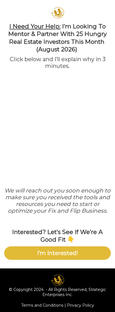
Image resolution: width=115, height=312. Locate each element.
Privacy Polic (79, 305)
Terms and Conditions (42, 305)
